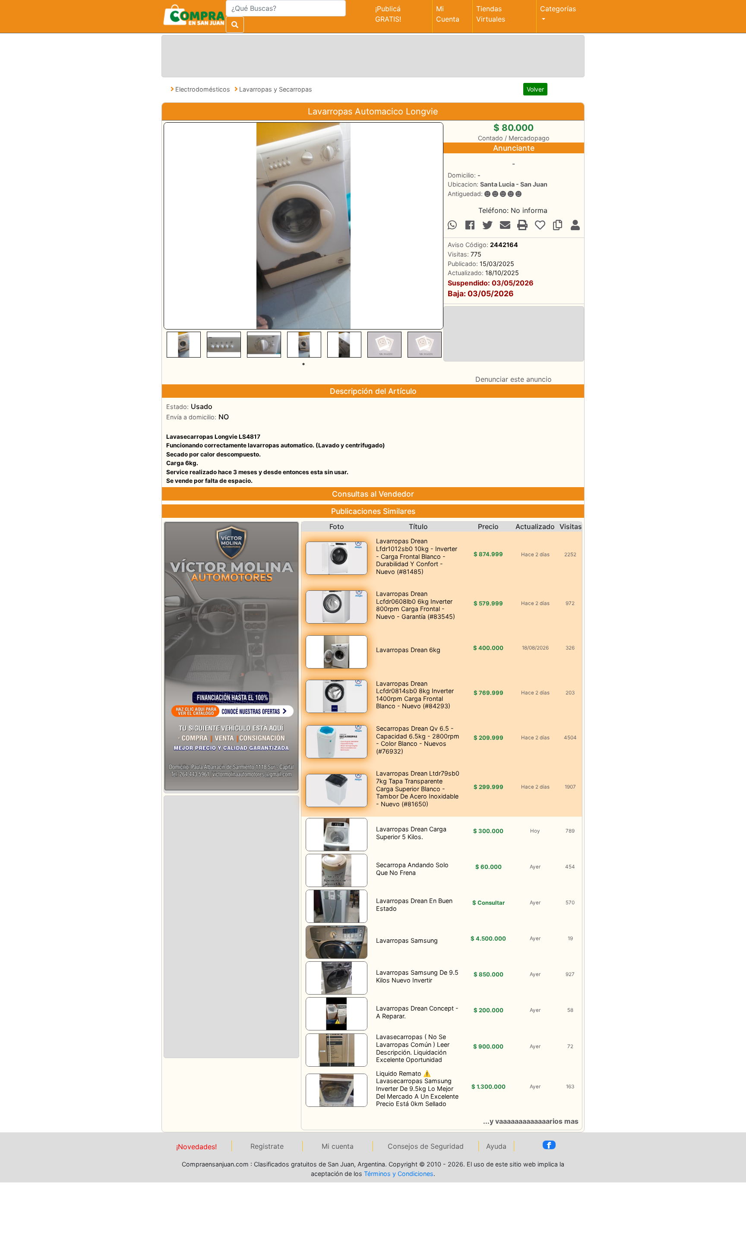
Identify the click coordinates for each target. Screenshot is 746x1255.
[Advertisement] (371, 54)
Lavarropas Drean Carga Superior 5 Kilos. (411, 832)
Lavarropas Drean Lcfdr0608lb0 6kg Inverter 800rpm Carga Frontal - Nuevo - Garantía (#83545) (415, 605)
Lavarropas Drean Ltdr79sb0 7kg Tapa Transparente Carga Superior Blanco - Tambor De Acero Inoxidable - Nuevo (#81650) (417, 788)
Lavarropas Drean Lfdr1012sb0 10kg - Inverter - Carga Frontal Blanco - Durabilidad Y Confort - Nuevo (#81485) (416, 556)
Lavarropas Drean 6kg (408, 649)
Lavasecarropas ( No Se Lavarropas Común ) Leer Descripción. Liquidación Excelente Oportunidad (412, 1048)
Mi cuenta (338, 1146)
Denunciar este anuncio (513, 379)
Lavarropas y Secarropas (275, 89)
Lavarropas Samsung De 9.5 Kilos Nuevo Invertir (417, 976)
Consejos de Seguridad (426, 1146)
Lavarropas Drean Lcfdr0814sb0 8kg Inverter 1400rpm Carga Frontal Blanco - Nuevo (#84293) (415, 695)
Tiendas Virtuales (490, 13)
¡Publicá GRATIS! (388, 13)
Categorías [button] (558, 8)
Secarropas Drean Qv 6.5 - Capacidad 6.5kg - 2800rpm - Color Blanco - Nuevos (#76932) (417, 740)
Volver (535, 89)
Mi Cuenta (447, 13)
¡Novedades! (196, 1146)
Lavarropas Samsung (407, 940)
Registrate (267, 1146)
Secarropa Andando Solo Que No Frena (412, 868)
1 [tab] (303, 364)
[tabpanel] (184, 345)
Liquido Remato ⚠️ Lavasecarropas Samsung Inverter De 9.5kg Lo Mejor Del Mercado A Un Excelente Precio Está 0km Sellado (417, 1088)
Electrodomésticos (203, 89)
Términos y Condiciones (398, 1173)
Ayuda (496, 1146)
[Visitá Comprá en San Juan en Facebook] (549, 1145)
